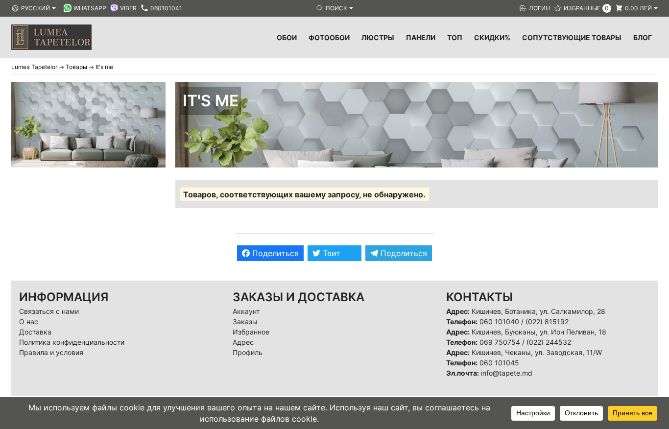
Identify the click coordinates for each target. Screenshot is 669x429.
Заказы (245, 321)
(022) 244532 (548, 342)
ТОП (454, 37)
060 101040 (499, 321)
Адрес (243, 342)
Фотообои (329, 37)
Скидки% (492, 37)
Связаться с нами (49, 311)
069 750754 (499, 342)
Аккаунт (246, 311)
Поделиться (274, 253)
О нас (28, 321)
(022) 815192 (547, 321)
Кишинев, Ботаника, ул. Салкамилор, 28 (538, 311)
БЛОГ (642, 37)
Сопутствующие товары (571, 37)
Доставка (35, 332)
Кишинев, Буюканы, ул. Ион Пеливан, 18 (539, 332)
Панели (420, 37)
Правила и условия (51, 352)
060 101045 (499, 362)
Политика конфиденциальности (71, 342)
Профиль (248, 352)
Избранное (251, 332)
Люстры (377, 37)
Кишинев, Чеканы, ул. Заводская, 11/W (537, 352)
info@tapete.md (506, 373)
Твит (330, 253)
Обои (287, 37)
